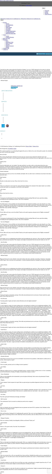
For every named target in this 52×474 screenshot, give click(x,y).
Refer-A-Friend (9, 43)
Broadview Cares (9, 42)
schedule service (14, 87)
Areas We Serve (48, 14)
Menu (44, 8)
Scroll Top (11, 0)
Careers (46, 11)
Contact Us (5, 49)
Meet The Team (6, 38)
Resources (5, 39)
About (4, 34)
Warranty (8, 44)
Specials (46, 13)
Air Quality (8, 28)
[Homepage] (20, 18)
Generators (8, 29)
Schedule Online (40, 53)
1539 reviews (29, 5)
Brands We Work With (10, 33)
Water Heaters (9, 27)
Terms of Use (36, 146)
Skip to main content (4, 0)
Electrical (8, 26)
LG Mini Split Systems (11, 31)
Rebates (7, 47)
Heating (7, 23)
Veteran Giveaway (10, 45)
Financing (47, 10)
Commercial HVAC (10, 32)
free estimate (13, 88)
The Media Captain (12, 148)
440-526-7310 (48, 53)
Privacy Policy (29, 146)
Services (5, 22)
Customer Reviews (10, 37)
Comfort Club (6, 48)
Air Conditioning (9, 25)
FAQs (7, 41)
